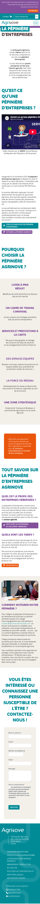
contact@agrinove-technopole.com (16, 623)
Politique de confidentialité (20, 871)
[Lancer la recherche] (36, 17)
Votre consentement (16, 785)
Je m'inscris (33, 11)
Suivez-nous (14, 896)
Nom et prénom (15, 733)
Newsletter (14, 889)
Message (12, 769)
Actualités (12, 868)
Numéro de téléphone (16, 751)
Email (11, 742)
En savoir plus (12, 565)
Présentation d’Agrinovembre (21, 855)
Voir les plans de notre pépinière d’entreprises (19, 226)
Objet (11, 760)
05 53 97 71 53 (15, 893)
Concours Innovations (17, 852)
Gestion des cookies (16, 878)
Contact (6, 17)
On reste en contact (18, 886)
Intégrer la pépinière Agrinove (19, 232)
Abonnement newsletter (19, 864)
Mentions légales (15, 875)
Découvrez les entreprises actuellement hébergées (17, 525)
